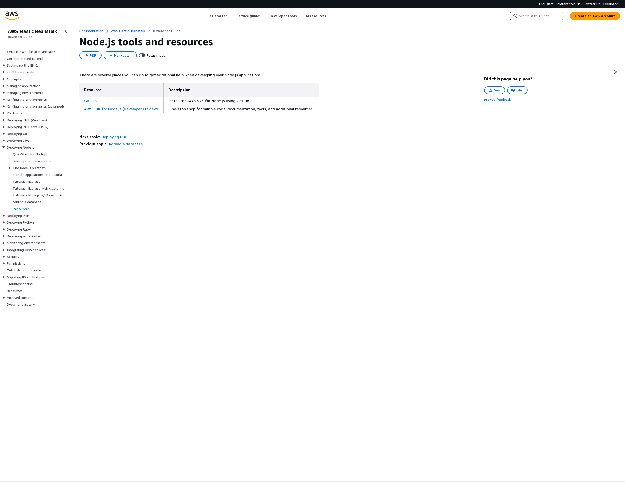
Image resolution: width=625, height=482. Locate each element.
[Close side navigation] (65, 31)
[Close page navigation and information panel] (615, 72)
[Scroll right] (330, 16)
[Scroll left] (204, 16)
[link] (166, 31)
